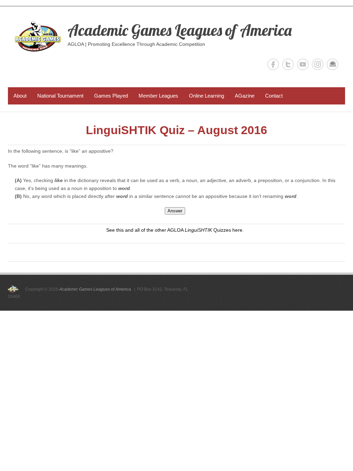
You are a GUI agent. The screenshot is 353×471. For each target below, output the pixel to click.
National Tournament (60, 96)
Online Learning (206, 96)
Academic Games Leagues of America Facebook (273, 64)
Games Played (111, 96)
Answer (175, 210)
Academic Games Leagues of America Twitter (288, 64)
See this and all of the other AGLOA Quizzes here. (175, 230)
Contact (274, 96)
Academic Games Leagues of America (180, 30)
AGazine (244, 96)
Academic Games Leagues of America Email (332, 64)
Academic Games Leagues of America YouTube (303, 64)
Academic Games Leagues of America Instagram (317, 64)
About (20, 96)
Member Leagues (158, 96)
